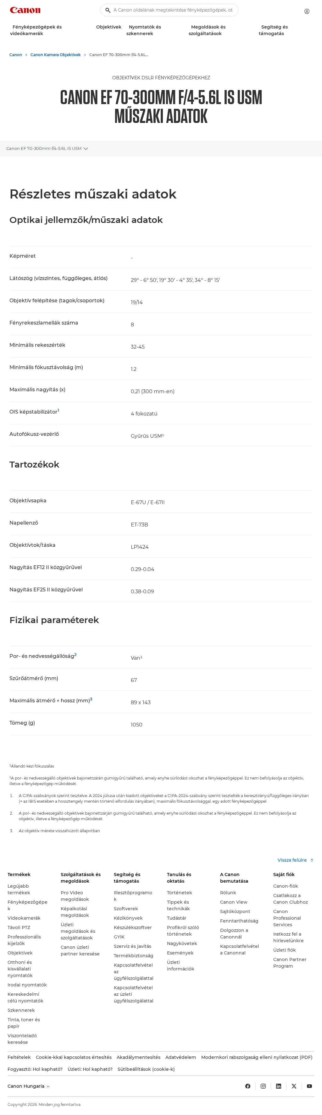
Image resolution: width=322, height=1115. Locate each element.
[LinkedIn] (278, 1086)
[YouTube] (309, 1086)
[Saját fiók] (307, 11)
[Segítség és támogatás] (286, 33)
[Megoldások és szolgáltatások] (224, 33)
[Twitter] (294, 1086)
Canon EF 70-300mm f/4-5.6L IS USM (43, 148)
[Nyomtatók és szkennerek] (155, 33)
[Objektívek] (123, 27)
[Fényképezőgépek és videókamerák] (45, 33)
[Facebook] (247, 1086)
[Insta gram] (263, 1086)
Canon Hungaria (27, 1086)
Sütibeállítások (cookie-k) (146, 1069)
